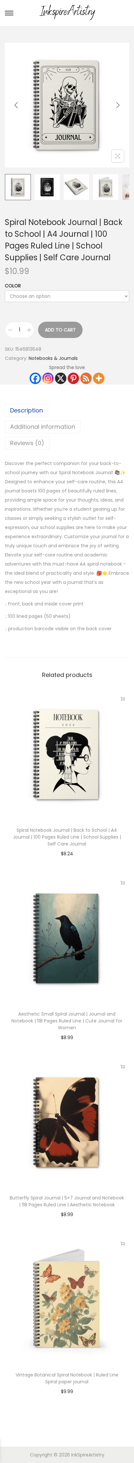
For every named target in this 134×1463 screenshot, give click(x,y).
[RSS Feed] (86, 378)
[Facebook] (35, 378)
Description (26, 410)
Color (13, 285)
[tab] (67, 410)
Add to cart (60, 330)
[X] (60, 378)
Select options (122, 882)
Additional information (42, 427)
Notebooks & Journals (53, 358)
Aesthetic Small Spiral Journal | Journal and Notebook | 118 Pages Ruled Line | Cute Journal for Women (66, 1021)
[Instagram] (48, 378)
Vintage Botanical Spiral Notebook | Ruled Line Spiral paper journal (67, 1378)
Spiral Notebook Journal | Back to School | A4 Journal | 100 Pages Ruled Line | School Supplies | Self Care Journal (67, 837)
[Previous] (16, 105)
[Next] (118, 105)
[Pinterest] (73, 378)
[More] (98, 378)
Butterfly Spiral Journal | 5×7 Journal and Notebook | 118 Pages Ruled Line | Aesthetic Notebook (67, 1201)
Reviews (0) (27, 443)
